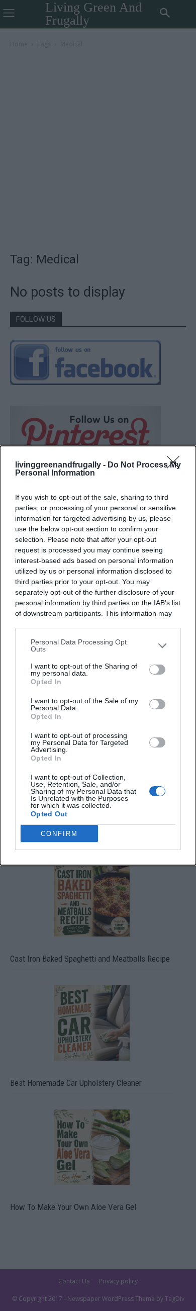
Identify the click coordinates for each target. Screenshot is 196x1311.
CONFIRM (59, 833)
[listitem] (98, 645)
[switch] (157, 670)
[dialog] (98, 655)
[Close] (176, 465)
